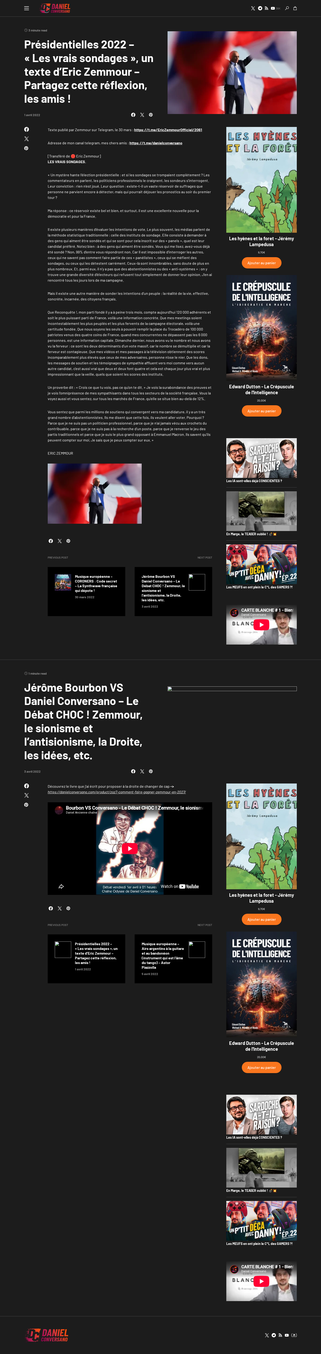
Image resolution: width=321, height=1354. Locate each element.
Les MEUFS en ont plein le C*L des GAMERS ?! (259, 587)
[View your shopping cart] (295, 8)
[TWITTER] (253, 8)
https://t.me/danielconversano (155, 143)
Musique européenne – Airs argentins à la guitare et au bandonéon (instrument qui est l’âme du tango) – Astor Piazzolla (163, 955)
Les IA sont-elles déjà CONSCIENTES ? (254, 481)
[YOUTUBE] (287, 1335)
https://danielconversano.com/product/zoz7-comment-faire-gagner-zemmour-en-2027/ (117, 792)
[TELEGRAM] (260, 8)
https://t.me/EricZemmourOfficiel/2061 (168, 129)
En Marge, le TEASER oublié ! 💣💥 (251, 534)
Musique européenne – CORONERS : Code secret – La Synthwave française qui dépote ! (96, 583)
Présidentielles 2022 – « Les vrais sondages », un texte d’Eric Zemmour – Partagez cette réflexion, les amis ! (96, 953)
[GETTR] (266, 8)
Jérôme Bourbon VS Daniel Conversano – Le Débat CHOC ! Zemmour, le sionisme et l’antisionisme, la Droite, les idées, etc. (163, 588)
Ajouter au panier (261, 262)
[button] (26, 8)
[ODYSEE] (294, 1335)
